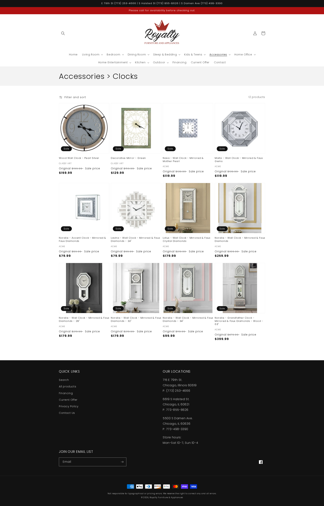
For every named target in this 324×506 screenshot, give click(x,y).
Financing (66, 393)
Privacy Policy (68, 406)
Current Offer (68, 400)
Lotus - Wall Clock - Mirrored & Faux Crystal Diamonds (186, 239)
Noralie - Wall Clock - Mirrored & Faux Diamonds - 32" (136, 319)
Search (64, 380)
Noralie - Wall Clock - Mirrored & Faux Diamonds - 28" (84, 319)
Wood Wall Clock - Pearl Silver (79, 158)
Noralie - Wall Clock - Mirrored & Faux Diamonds (240, 239)
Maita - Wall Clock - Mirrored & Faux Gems (239, 160)
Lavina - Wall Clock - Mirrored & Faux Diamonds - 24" (135, 239)
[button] (63, 33)
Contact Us (67, 413)
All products (67, 386)
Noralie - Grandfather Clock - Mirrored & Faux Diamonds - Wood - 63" (239, 321)
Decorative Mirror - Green (128, 158)
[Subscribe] (122, 461)
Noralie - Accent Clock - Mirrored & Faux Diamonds (82, 239)
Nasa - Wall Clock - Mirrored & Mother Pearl (183, 160)
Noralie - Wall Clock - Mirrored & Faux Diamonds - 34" (188, 319)
